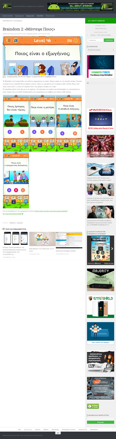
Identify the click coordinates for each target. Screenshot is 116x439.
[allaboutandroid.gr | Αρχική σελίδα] (7, 6)
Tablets (45, 430)
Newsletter (94, 430)
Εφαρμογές (30, 16)
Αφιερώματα (19, 16)
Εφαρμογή (19, 223)
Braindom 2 (12, 223)
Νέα (19, 430)
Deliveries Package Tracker (66, 251)
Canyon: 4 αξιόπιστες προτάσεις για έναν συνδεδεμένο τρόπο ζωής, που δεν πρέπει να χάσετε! (100, 200)
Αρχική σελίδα (8, 16)
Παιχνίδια (40, 16)
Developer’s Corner (68, 430)
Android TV (83, 430)
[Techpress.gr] (100, 399)
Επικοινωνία (50, 16)
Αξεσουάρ (55, 430)
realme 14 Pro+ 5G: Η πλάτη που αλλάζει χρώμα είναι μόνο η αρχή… (99, 179)
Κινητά (37, 430)
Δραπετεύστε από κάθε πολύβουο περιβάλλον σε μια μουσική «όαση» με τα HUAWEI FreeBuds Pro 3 (99, 222)
